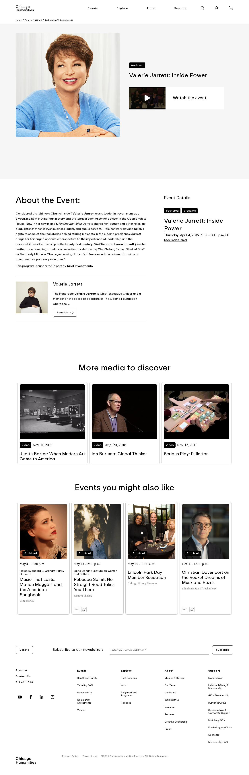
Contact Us (23, 676)
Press (168, 729)
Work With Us (172, 700)
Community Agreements (84, 701)
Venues (81, 710)
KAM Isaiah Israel (175, 240)
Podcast (126, 703)
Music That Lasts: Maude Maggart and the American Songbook (41, 587)
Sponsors (213, 735)
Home (19, 20)
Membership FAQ (218, 742)
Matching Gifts (216, 720)
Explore (122, 8)
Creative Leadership (176, 722)
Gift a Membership (218, 695)
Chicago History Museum (142, 583)
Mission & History (174, 678)
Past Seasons (129, 678)
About (151, 8)
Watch (124, 685)
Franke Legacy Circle (220, 727)
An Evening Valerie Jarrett (59, 20)
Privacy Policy (70, 756)
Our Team (170, 685)
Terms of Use (89, 756)
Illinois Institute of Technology (199, 588)
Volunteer (170, 707)
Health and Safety (87, 678)
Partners (169, 714)
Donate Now (215, 678)
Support (180, 8)
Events (93, 8)
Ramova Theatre (83, 595)
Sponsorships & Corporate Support (219, 711)
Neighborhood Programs (129, 694)
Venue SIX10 (27, 600)
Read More (64, 312)
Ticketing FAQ (85, 685)
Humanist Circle (217, 703)
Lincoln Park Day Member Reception (147, 575)
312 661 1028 (24, 682)
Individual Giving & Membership (218, 686)
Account (21, 670)
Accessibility (84, 692)
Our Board (170, 692)
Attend (38, 20)
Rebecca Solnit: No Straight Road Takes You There (94, 584)
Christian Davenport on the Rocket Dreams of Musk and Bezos (205, 577)
